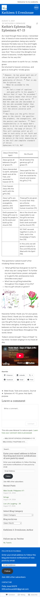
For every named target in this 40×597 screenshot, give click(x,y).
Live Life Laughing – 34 (12, 504)
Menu (36, 7)
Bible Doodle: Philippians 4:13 (15, 442)
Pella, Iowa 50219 (9, 586)
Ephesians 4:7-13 (11, 393)
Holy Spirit (28, 393)
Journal (33, 391)
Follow (8, 476)
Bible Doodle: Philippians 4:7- (14, 491)
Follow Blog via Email (11, 551)
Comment (31, 424)
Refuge (6, 497)
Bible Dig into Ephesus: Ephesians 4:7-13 (19, 438)
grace (20, 393)
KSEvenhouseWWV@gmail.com (15, 589)
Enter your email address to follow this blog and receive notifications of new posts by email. (19, 455)
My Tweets (7, 543)
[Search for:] (14, 449)
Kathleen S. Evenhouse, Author (18, 530)
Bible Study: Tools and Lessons (16, 391)
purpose (5, 396)
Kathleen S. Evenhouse (15, 23)
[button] (10, 299)
